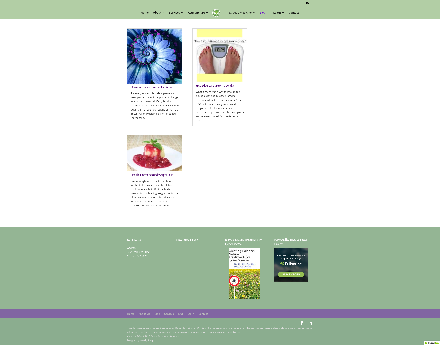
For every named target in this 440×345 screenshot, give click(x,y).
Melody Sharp (147, 340)
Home (145, 12)
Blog (262, 12)
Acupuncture (196, 12)
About (157, 12)
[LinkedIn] (307, 4)
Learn (277, 12)
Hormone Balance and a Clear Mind (152, 87)
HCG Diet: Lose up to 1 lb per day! (215, 85)
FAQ (180, 313)
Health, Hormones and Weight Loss (152, 175)
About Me (144, 313)
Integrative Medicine (238, 12)
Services (174, 12)
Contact (294, 12)
